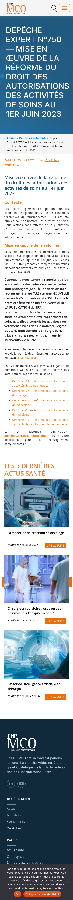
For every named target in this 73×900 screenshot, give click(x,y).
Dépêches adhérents (32, 138)
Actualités (14, 815)
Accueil (11, 138)
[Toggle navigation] (64, 8)
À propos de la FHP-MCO (25, 863)
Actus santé (15, 850)
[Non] (68, 882)
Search (54, 8)
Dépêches (14, 828)
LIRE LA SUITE (55, 545)
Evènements (16, 822)
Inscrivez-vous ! (28, 357)
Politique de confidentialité (42, 894)
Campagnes (15, 856)
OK (17, 894)
